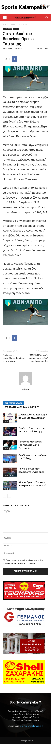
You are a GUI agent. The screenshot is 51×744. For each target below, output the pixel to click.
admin (9, 49)
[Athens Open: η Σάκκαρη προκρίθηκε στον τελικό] (10, 485)
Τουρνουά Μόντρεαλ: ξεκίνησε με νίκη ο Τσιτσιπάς (30, 445)
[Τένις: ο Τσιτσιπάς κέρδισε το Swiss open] (10, 472)
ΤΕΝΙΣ (25, 24)
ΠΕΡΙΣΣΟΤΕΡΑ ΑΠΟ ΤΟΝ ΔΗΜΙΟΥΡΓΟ (22, 407)
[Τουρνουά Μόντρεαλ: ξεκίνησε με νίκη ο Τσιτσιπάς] (10, 445)
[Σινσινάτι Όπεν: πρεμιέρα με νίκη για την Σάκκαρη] (10, 418)
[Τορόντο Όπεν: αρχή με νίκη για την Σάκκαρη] (10, 431)
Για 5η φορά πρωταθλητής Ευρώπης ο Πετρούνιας (14, 358)
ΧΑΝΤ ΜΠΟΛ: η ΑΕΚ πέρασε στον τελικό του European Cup (38, 358)
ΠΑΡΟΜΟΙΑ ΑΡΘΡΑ (13, 403)
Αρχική (5, 24)
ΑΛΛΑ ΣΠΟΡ (15, 24)
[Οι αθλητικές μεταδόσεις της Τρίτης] (10, 458)
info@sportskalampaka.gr (31, 726)
